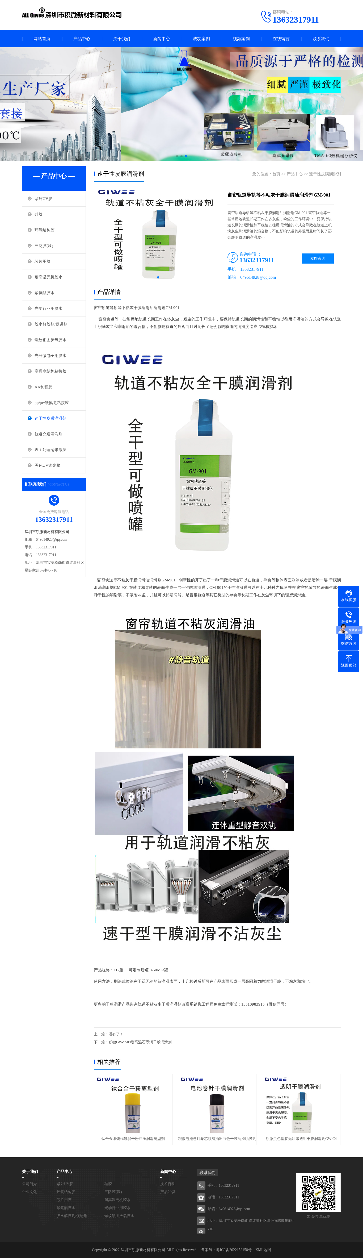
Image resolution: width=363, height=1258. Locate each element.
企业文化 (29, 1192)
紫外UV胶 (43, 199)
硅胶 (39, 214)
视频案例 (241, 38)
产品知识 (167, 1192)
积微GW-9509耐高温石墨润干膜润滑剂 (140, 1042)
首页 (276, 174)
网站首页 (41, 38)
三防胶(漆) (44, 246)
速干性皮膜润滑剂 (50, 418)
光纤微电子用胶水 (50, 355)
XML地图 (263, 1250)
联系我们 (321, 38)
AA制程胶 (43, 387)
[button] (177, 156)
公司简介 (29, 1184)
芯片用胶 (42, 261)
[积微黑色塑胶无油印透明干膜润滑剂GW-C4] (301, 1103)
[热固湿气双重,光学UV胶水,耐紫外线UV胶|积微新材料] (72, 15)
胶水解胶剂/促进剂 (51, 324)
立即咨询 (317, 258)
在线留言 (281, 38)
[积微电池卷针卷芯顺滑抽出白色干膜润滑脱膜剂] (217, 1103)
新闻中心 (161, 38)
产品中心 (81, 38)
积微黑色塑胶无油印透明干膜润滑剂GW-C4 (301, 1139)
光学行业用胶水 (48, 308)
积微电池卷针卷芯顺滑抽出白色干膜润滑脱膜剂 (217, 1139)
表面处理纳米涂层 (50, 450)
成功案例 (201, 38)
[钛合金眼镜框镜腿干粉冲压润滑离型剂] (133, 1103)
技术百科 (167, 1184)
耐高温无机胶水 (48, 277)
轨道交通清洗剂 (48, 434)
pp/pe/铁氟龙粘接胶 (52, 403)
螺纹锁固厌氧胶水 (50, 340)
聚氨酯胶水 (44, 293)
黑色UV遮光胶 (47, 465)
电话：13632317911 (223, 1197)
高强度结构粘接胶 (50, 371)
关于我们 (121, 38)
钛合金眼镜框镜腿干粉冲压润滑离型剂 (133, 1139)
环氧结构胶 (44, 230)
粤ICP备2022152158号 (234, 1250)
